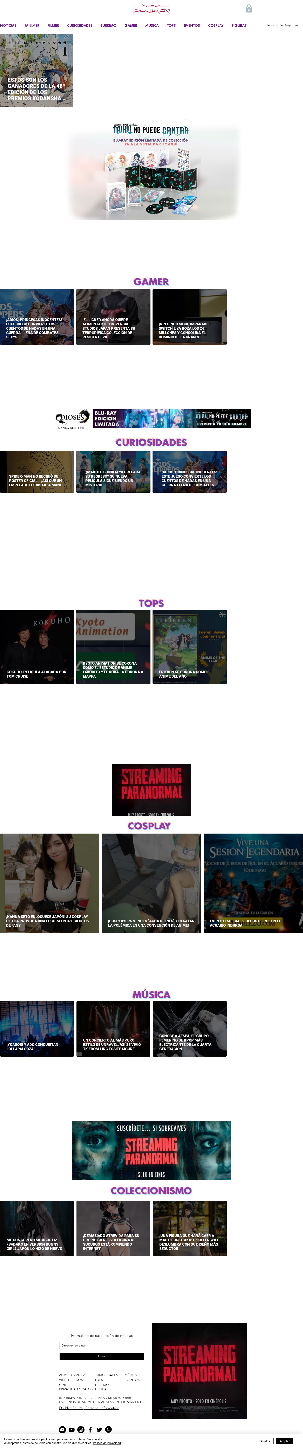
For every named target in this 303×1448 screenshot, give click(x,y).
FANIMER (32, 25)
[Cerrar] (298, 1441)
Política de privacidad (107, 1443)
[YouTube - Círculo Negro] (62, 1429)
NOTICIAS (8, 25)
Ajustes (265, 1441)
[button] (248, 8)
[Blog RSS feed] (108, 1429)
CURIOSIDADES (80, 25)
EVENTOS (192, 25)
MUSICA (152, 25)
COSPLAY (216, 25)
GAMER (130, 25)
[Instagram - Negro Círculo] (81, 1429)
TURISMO (108, 25)
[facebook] (90, 1429)
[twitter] (99, 1429)
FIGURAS (239, 25)
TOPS (171, 25)
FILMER (53, 25)
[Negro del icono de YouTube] (71, 1429)
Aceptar (285, 1441)
